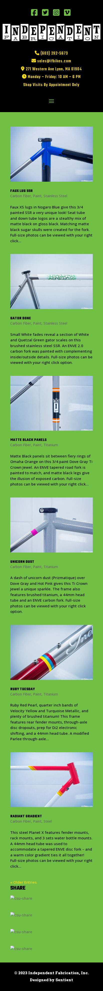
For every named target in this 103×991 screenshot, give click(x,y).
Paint (37, 195)
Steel (48, 821)
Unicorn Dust (22, 562)
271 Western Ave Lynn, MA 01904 (54, 69)
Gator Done (20, 318)
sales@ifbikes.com (54, 61)
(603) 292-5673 (54, 53)
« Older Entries (23, 882)
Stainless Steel (55, 195)
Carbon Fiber (20, 195)
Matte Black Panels (28, 440)
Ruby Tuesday (22, 689)
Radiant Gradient (26, 816)
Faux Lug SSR (21, 191)
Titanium (51, 444)
